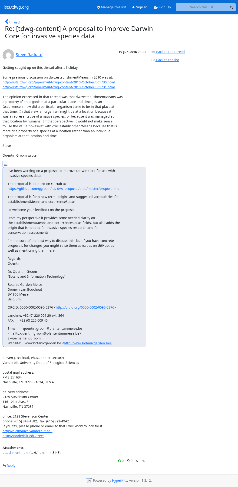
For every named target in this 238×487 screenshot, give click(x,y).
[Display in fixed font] (137, 461)
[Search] (231, 7)
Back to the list (167, 60)
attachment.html (16, 452)
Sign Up (164, 7)
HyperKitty (120, 480)
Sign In (141, 7)
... (5, 163)
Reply (10, 465)
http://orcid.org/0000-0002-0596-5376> (86, 307)
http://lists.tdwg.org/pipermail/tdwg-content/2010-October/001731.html (59, 87)
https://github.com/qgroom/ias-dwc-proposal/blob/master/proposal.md (63, 188)
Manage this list (113, 7)
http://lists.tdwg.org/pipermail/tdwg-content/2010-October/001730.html (59, 82)
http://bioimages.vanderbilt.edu (28, 431)
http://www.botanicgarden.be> (88, 343)
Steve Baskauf (29, 54)
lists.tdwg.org (16, 7)
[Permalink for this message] (143, 461)
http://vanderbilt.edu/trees (23, 436)
